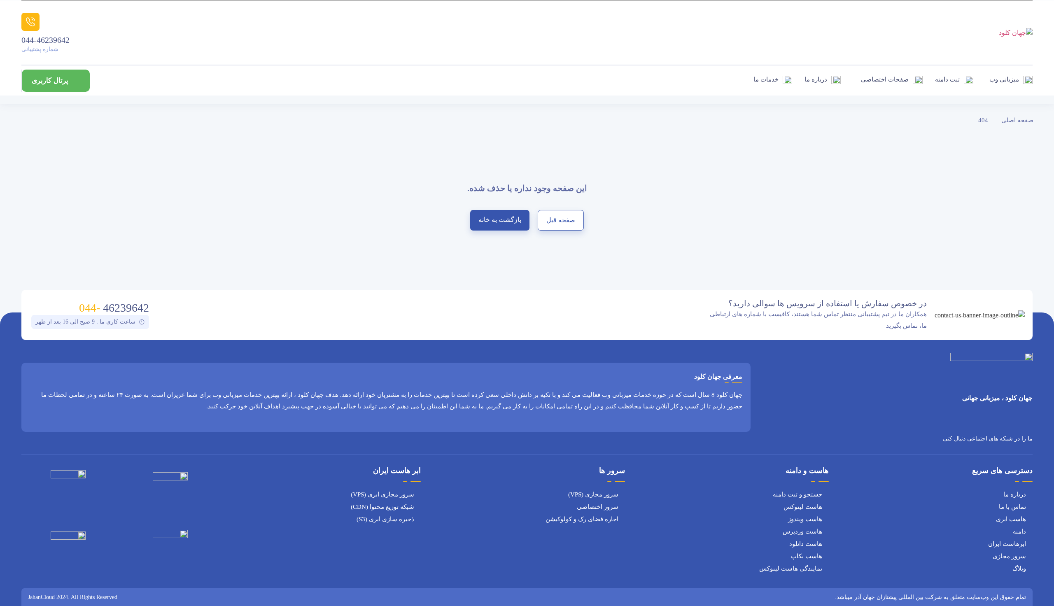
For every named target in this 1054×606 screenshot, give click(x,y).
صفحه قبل (560, 220)
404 (983, 120)
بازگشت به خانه (499, 219)
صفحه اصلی (1017, 120)
